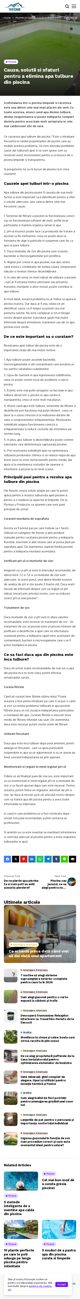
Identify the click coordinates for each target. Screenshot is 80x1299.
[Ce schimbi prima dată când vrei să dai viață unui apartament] (40, 934)
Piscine (20, 17)
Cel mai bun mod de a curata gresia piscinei (58, 1184)
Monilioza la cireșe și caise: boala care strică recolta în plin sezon (48, 1039)
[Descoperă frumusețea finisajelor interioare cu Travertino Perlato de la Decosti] (10, 1016)
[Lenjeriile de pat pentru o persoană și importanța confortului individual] (10, 1119)
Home (7, 17)
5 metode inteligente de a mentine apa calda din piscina (19, 1208)
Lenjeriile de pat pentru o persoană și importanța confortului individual (47, 1121)
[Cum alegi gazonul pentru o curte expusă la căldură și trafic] (10, 996)
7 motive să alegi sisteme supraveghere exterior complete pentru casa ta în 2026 (44, 979)
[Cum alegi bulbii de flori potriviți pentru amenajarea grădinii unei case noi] (10, 1098)
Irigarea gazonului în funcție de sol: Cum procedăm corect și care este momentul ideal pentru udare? (45, 1141)
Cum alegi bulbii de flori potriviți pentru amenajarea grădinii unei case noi (47, 1101)
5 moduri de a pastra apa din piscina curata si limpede (59, 1254)
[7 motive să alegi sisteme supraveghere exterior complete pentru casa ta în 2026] (10, 975)
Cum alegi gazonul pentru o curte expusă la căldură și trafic (44, 998)
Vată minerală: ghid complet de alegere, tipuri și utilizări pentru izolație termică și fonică (43, 1080)
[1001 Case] (14, 6)
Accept (61, 1284)
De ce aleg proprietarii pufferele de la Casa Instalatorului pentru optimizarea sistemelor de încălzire (47, 1059)
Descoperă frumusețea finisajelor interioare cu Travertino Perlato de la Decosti (47, 1019)
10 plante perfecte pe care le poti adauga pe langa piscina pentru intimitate (19, 1258)
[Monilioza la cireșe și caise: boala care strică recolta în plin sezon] (10, 1037)
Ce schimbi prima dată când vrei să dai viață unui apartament (38, 953)
